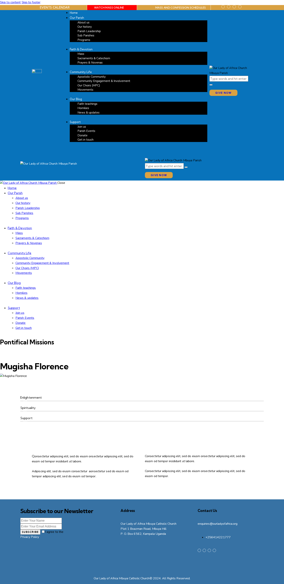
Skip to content (10, 2)
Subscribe (30, 531)
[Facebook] (223, 6)
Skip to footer (31, 2)
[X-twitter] (228, 6)
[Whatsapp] (239, 6)
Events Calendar (55, 7)
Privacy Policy (29, 537)
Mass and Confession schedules (180, 7)
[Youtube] (234, 6)
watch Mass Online (109, 7)
